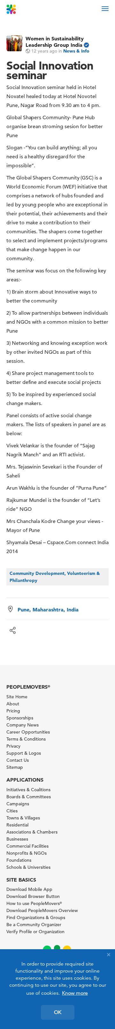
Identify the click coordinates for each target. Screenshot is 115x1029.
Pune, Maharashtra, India (48, 609)
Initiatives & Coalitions (28, 789)
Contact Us (17, 760)
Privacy (13, 746)
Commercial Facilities (27, 846)
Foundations (18, 860)
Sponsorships (19, 718)
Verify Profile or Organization (35, 931)
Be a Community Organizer (33, 924)
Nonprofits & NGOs (26, 853)
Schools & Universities (28, 867)
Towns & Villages (23, 818)
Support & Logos (23, 753)
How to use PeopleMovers (34, 903)
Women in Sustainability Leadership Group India (55, 41)
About (12, 704)
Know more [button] (75, 993)
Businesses (17, 839)
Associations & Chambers (31, 832)
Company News (22, 725)
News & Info (76, 51)
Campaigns (17, 804)
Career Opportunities (28, 732)
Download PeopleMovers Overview (42, 910)
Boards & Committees (28, 797)
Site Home (16, 697)
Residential (17, 825)
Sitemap (14, 767)
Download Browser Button (33, 896)
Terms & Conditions (26, 739)
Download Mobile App (29, 889)
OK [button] (57, 1012)
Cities (12, 811)
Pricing (13, 711)
